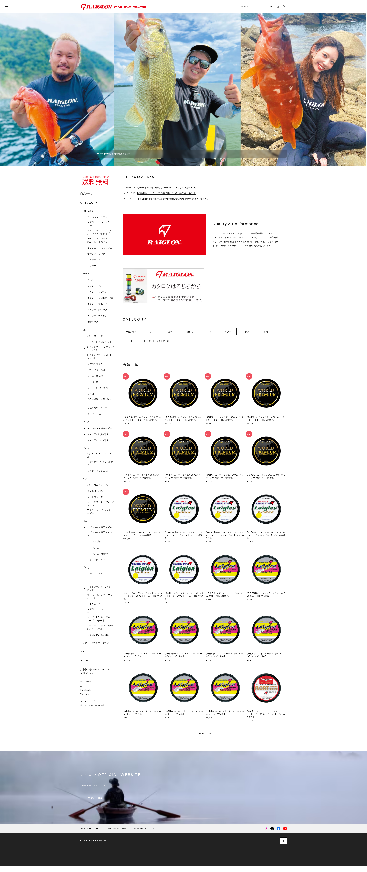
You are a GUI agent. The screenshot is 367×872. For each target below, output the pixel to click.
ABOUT (86, 651)
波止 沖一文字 (94, 414)
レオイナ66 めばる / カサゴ (100, 463)
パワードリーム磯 (96, 370)
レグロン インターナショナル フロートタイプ (99, 240)
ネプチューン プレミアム (99, 247)
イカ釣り (87, 422)
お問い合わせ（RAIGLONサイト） (145, 828)
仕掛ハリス (92, 321)
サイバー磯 (92, 382)
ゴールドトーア (95, 573)
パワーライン (94, 265)
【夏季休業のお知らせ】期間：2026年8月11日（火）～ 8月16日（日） (167, 187)
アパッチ (91, 279)
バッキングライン (96, 559)
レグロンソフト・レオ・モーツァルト (100, 357)
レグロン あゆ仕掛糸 (97, 553)
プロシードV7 (94, 285)
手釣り (86, 567)
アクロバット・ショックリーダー (100, 512)
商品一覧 (86, 193)
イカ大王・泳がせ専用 (98, 434)
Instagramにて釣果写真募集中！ (113, 153)
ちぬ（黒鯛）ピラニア (97, 408)
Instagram (85, 681)
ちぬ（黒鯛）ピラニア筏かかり (100, 401)
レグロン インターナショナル (99, 224)
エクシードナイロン (97, 315)
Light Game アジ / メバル (99, 455)
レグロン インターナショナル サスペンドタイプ (99, 232)
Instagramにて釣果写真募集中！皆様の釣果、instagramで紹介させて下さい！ (173, 199)
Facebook (85, 690)
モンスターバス (95, 491)
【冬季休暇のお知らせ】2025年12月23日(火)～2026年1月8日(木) (166, 193)
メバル (86, 448)
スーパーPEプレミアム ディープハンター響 (100, 619)
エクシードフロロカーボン (100, 297)
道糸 (85, 329)
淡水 (85, 521)
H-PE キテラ (94, 604)
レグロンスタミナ (96, 364)
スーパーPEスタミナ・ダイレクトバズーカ (100, 627)
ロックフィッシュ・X (97, 470)
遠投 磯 (91, 394)
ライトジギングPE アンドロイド (100, 588)
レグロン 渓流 (94, 541)
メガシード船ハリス (97, 309)
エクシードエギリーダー (99, 428)
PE (84, 581)
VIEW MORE (205, 733)
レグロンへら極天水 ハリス (99, 534)
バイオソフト (94, 259)
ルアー (86, 478)
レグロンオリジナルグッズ (96, 642)
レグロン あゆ (94, 547)
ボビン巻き (88, 211)
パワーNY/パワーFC (97, 485)
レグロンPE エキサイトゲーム (100, 611)
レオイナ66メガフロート (99, 388)
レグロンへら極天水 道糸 (99, 527)
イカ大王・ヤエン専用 (98, 440)
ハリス (86, 273)
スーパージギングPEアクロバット (99, 597)
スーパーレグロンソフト (99, 341)
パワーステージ (95, 336)
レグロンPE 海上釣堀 (98, 634)
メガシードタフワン (97, 291)
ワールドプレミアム (97, 217)
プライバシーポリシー (90, 701)
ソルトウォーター (96, 497)
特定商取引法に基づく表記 (92, 705)
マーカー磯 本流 (95, 376)
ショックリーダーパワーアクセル (100, 503)
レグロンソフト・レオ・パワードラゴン (100, 348)
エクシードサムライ (97, 303)
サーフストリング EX (98, 253)
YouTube (84, 694)
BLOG (85, 660)
